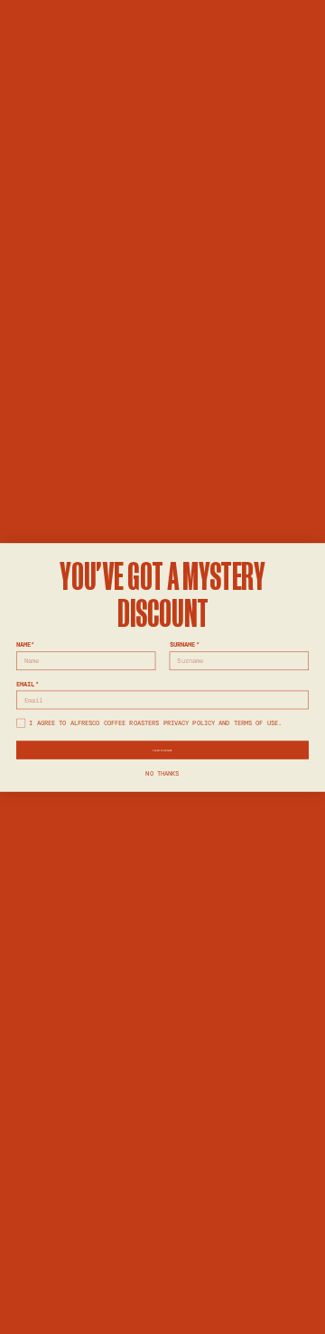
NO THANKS (162, 772)
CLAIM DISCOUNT (162, 749)
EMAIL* (27, 683)
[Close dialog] (313, 554)
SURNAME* (185, 644)
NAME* (25, 644)
